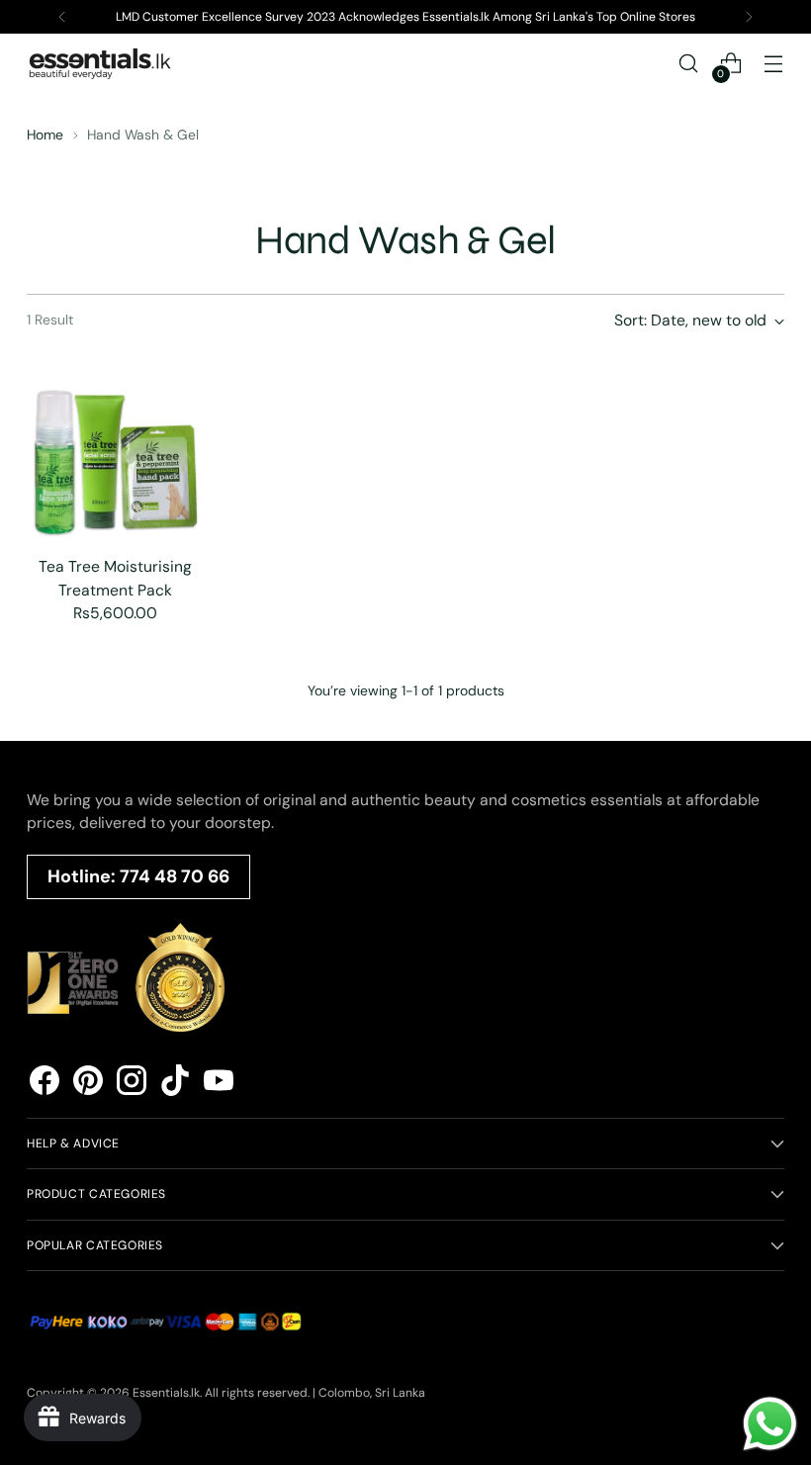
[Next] (748, 17)
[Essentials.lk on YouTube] (218, 1083)
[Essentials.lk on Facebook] (44, 1083)
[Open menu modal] (774, 64)
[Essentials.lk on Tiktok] (175, 1083)
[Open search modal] (689, 64)
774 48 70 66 (174, 876)
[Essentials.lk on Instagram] (131, 1083)
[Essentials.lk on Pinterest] (88, 1083)
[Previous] (62, 17)
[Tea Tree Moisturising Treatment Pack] (115, 450)
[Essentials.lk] (101, 63)
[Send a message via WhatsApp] (770, 1424)
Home (45, 134)
